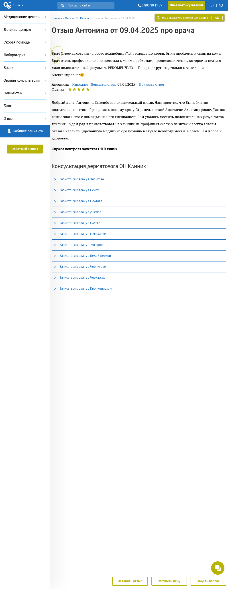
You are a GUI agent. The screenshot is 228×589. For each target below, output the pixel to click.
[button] (85, 5)
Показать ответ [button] (152, 84)
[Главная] (13, 5)
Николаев (80, 84)
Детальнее (201, 17)
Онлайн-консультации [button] (186, 5)
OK (217, 17)
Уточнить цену (169, 581)
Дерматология (103, 84)
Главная (57, 18)
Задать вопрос (208, 581)
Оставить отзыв (130, 581)
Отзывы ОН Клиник (77, 18)
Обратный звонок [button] (25, 149)
